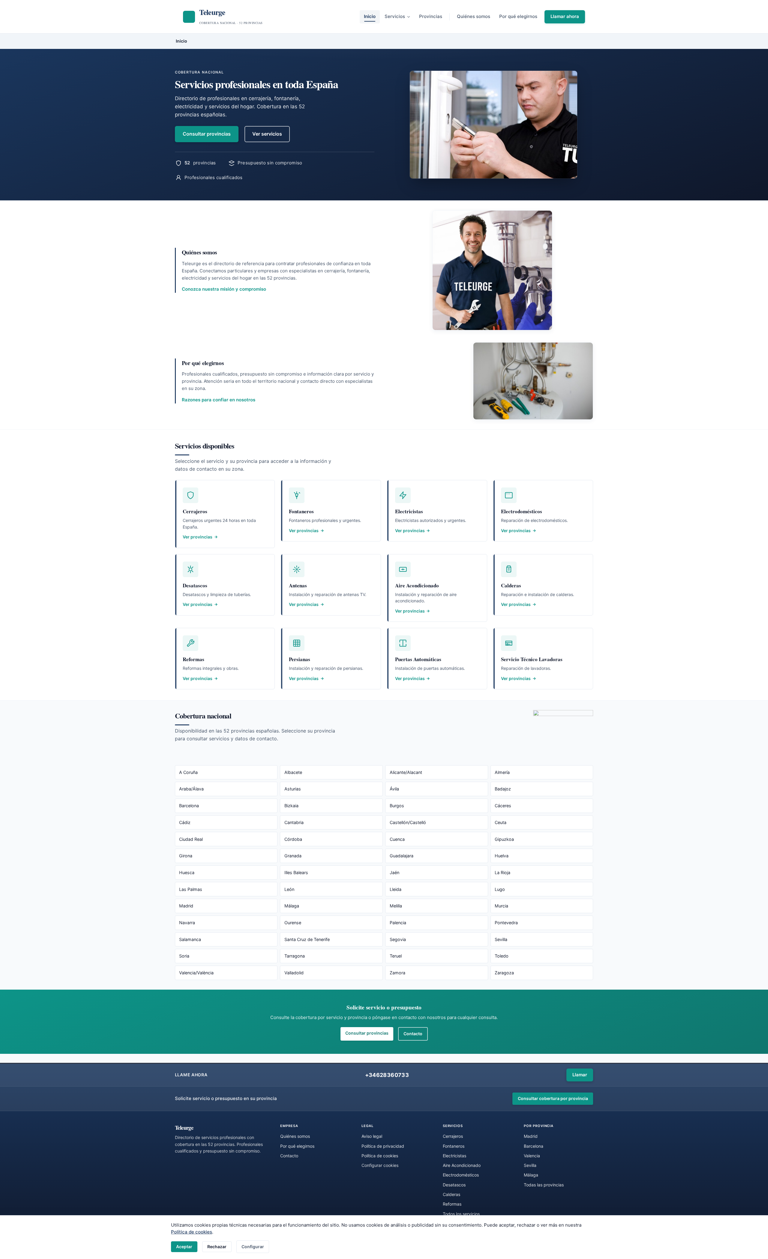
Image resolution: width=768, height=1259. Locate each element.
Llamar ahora (564, 16)
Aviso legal (372, 1136)
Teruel (396, 955)
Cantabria (294, 822)
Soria (184, 955)
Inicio (370, 16)
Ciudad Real (191, 839)
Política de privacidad (383, 1146)
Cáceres (503, 805)
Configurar (253, 1246)
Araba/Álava (191, 788)
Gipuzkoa (504, 839)
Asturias (292, 788)
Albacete (293, 772)
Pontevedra (506, 922)
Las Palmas (190, 889)
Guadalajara (401, 855)
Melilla (396, 905)
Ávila (394, 788)
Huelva (501, 855)
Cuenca (397, 839)
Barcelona (189, 805)
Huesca (186, 872)
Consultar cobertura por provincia (553, 1098)
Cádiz (184, 822)
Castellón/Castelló (408, 822)
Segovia (398, 939)
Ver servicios (267, 134)
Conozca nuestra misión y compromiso (224, 289)
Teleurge (184, 1127)
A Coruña (188, 772)
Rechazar (216, 1246)
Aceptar (184, 1246)
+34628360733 (387, 1075)
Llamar (579, 1075)
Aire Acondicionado (462, 1165)
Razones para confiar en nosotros (218, 400)
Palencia (398, 922)
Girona (185, 855)
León (289, 889)
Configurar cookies (380, 1165)
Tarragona (294, 955)
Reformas (452, 1204)
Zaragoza (504, 972)
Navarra (187, 922)
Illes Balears (296, 872)
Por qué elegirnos (518, 16)
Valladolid (294, 972)
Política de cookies (191, 1232)
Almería (502, 772)
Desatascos (454, 1184)
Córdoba (293, 839)
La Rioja (502, 872)
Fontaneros (453, 1146)
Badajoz (503, 788)
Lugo (500, 889)
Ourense (292, 922)
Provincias (430, 16)
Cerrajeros (453, 1136)
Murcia (501, 905)
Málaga (291, 905)
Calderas (451, 1194)
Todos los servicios (461, 1213)
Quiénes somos (473, 16)
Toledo (501, 955)
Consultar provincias (207, 134)
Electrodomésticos (461, 1174)
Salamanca (190, 939)
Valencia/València (196, 972)
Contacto (413, 1033)
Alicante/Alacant (406, 772)
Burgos (397, 805)
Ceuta (500, 822)
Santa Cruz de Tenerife (307, 939)
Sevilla (501, 939)
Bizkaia (291, 805)
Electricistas (454, 1155)
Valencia (532, 1155)
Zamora (397, 972)
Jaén (394, 872)
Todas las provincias (544, 1184)
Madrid (186, 905)
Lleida (395, 889)
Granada (293, 855)
